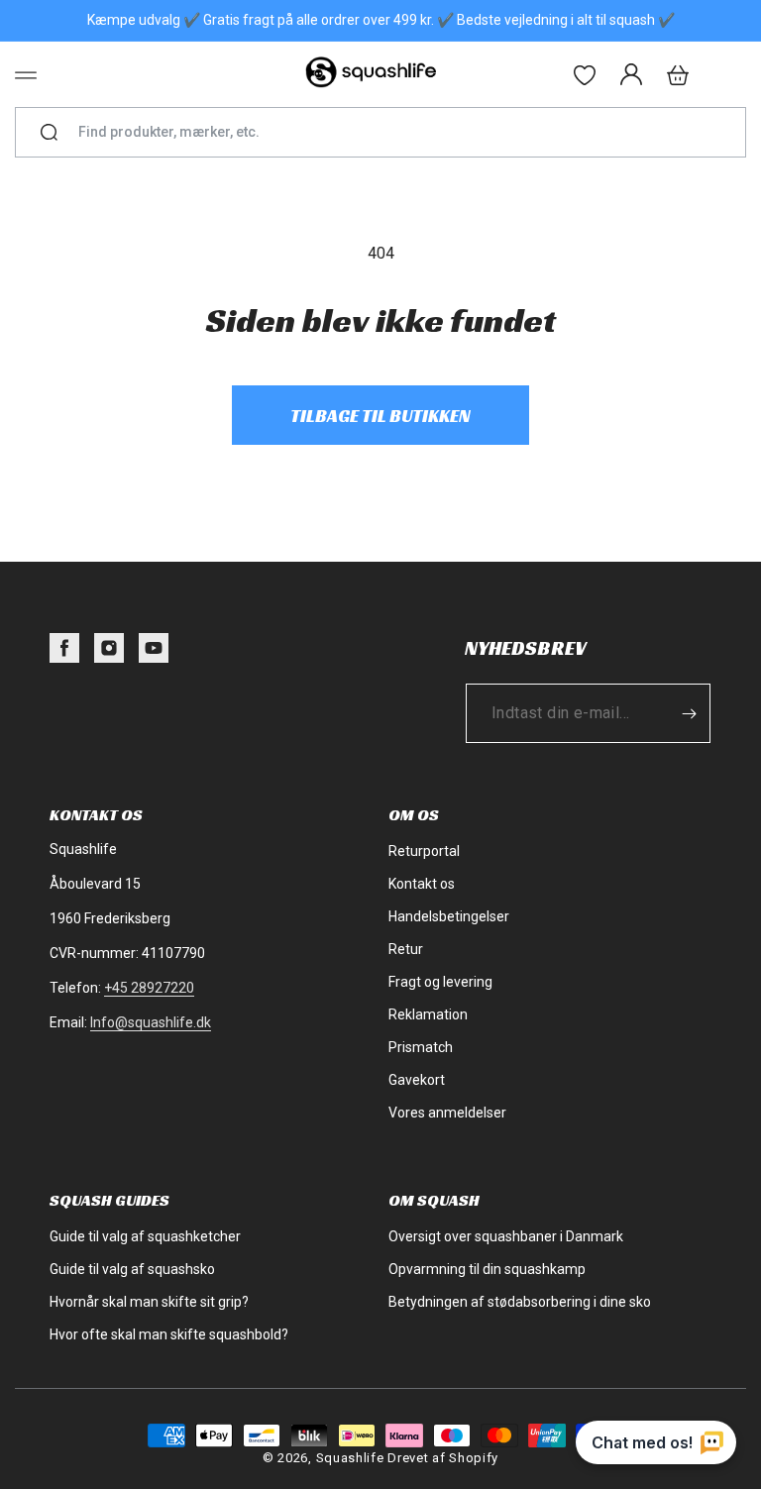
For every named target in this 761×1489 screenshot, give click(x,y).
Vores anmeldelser (447, 1112)
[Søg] (49, 133)
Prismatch (420, 1047)
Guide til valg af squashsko (132, 1269)
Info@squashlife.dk (150, 1022)
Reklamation (428, 1014)
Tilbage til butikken (380, 415)
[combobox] (389, 132)
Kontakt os (421, 884)
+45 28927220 (149, 988)
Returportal (424, 851)
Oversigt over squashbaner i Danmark (505, 1236)
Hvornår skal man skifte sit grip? (149, 1302)
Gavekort (416, 1080)
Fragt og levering (440, 982)
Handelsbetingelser (448, 916)
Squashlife (350, 1457)
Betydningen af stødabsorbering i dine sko (519, 1302)
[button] (26, 75)
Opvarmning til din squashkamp (487, 1269)
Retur (405, 949)
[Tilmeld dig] (688, 713)
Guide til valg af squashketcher (145, 1236)
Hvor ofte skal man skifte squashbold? (169, 1334)
